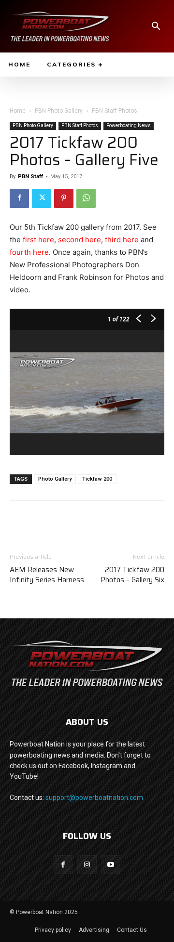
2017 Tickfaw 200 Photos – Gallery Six (132, 575)
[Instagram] (86, 864)
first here (38, 239)
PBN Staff (30, 176)
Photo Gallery (55, 479)
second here (79, 239)
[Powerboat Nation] (60, 26)
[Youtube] (111, 864)
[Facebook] (19, 198)
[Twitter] (41, 198)
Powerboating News (128, 125)
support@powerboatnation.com (94, 797)
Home (18, 110)
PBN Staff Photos (114, 110)
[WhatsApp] (86, 198)
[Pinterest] (63, 198)
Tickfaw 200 (97, 479)
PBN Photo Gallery (59, 110)
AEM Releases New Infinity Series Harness (47, 575)
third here (122, 239)
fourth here (29, 252)
